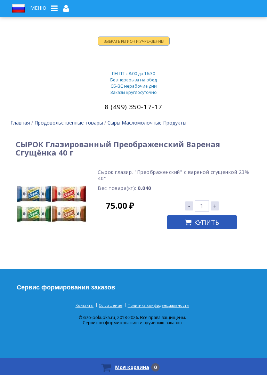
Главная (20, 122)
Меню (38, 8)
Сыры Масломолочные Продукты (146, 122)
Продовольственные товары (69, 122)
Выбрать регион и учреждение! (134, 41)
